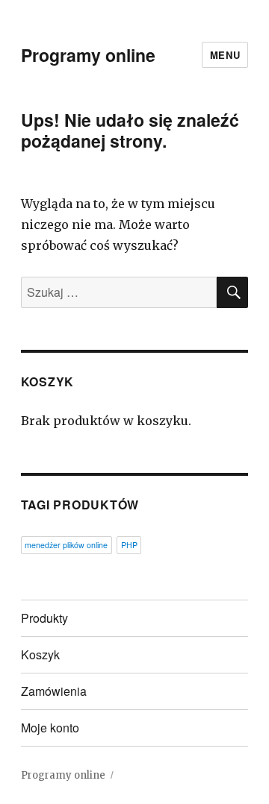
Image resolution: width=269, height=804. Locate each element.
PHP (129, 544)
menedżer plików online (66, 544)
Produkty (44, 617)
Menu (225, 55)
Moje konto (50, 727)
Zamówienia (54, 691)
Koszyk (40, 654)
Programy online (88, 55)
